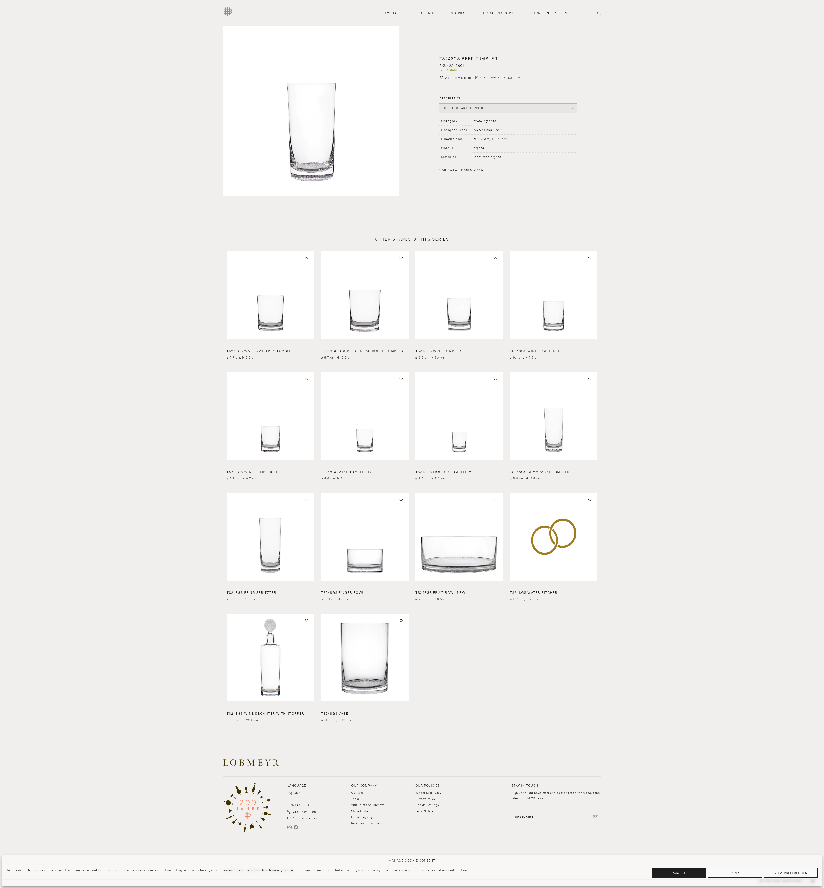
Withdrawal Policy (428, 792)
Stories (458, 13)
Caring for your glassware (464, 169)
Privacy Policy (425, 799)
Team (355, 799)
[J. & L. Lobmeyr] (227, 13)
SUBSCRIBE (524, 816)
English (292, 793)
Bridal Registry (498, 13)
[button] (316, 111)
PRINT (517, 77)
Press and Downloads (366, 823)
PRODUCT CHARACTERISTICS (463, 108)
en (565, 13)
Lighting (425, 13)
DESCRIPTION (450, 98)
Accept (679, 872)
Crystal (391, 13)
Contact (357, 792)
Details (270, 349)
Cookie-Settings (427, 805)
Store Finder (543, 13)
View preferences (790, 872)
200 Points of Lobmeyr (367, 805)
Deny (735, 872)
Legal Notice (424, 811)
